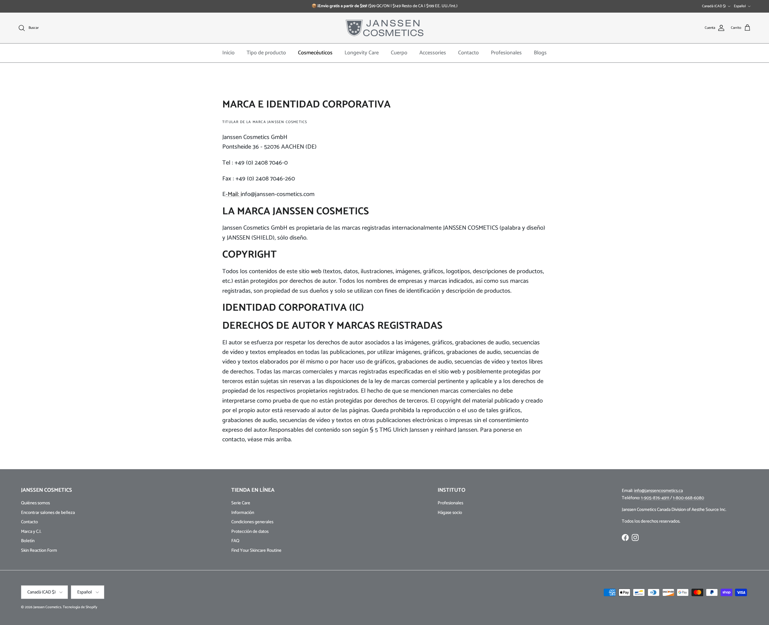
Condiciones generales (252, 522)
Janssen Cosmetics (47, 607)
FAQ (235, 541)
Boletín (28, 541)
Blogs (540, 52)
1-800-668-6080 (688, 498)
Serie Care (240, 503)
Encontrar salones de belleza (48, 512)
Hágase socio (450, 512)
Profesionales (506, 52)
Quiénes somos (35, 503)
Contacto (468, 52)
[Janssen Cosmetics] (384, 28)
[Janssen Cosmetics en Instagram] (635, 537)
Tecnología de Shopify (80, 607)
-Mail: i (234, 194)
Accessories (432, 52)
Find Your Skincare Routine (256, 550)
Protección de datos (250, 531)
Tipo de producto (266, 52)
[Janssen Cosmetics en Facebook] (625, 537)
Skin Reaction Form (39, 550)
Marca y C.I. (31, 531)
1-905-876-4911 (655, 498)
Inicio (228, 52)
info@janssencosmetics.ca (658, 490)
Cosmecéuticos (315, 52)
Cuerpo (399, 52)
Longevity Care (362, 52)
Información (242, 512)
